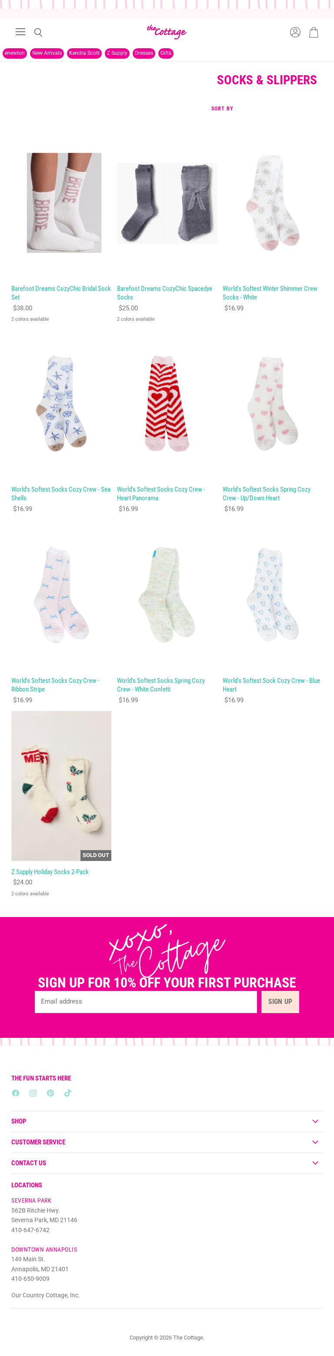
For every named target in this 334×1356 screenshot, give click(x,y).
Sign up (280, 1001)
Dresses (144, 53)
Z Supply (117, 53)
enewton (15, 53)
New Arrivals (47, 53)
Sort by (222, 109)
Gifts (165, 53)
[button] (173, 1274)
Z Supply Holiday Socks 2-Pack (50, 872)
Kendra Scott (84, 53)
